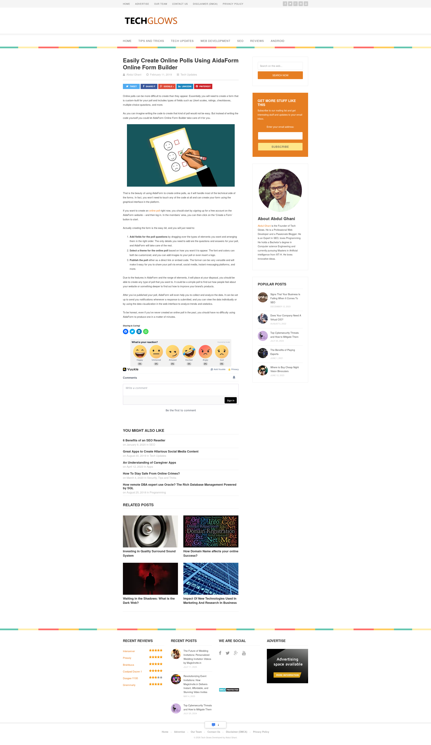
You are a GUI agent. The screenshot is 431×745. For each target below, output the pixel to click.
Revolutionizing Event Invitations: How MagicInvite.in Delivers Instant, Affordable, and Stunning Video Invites (196, 684)
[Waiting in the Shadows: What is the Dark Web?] (150, 579)
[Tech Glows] (150, 20)
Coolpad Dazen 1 (132, 671)
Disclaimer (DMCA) (205, 3)
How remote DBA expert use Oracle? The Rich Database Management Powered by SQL (179, 486)
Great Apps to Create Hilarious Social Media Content (160, 451)
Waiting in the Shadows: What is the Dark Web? (149, 600)
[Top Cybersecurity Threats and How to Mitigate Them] (263, 336)
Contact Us (180, 3)
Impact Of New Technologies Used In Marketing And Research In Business (210, 600)
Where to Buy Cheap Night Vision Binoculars (284, 369)
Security (152, 478)
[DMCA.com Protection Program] (229, 690)
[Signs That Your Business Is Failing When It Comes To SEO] (263, 297)
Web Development (215, 41)
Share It (150, 86)
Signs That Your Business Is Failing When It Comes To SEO (285, 298)
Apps (150, 467)
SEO (240, 41)
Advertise (142, 3)
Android (278, 41)
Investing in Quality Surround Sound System (149, 553)
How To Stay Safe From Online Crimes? (151, 473)
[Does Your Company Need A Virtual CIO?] (263, 319)
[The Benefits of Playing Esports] (263, 353)
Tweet (133, 86)
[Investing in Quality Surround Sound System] (150, 531)
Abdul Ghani (264, 225)
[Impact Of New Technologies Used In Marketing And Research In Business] (211, 579)
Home (126, 3)
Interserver (129, 651)
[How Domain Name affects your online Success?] (211, 531)
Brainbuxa (128, 664)
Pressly (127, 658)
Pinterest (205, 86)
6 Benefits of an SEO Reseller (144, 440)
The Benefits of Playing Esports (282, 352)
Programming (158, 492)
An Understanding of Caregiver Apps (149, 462)
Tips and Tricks (151, 41)
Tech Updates (182, 41)
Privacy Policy (233, 3)
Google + (169, 86)
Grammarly (129, 685)
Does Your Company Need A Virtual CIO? (285, 317)
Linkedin (186, 86)
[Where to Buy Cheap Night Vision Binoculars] (263, 370)
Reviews (257, 41)
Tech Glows (206, 737)
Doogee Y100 (130, 678)
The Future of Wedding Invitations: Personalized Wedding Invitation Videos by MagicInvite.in (197, 656)
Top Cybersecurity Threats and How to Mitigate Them (284, 334)
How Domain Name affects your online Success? (210, 553)
